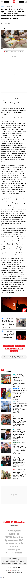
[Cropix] (14, 546)
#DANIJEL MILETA (18, 348)
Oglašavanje (5, 563)
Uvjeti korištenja (13, 558)
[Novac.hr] (19, 543)
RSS (20, 563)
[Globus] (8, 537)
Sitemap (24, 563)
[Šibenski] (18, 552)
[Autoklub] (9, 543)
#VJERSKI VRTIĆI (20, 345)
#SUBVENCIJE (14, 351)
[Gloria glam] (6, 540)
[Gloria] (21, 537)
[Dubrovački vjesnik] (14, 549)
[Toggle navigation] (2, 2)
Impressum (15, 561)
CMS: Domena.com (18, 572)
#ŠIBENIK (8, 348)
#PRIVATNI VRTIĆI (8, 345)
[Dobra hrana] (13, 540)
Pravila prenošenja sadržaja (13, 560)
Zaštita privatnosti (7, 561)
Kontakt (22, 561)
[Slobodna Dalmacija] (14, 1)
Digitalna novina (13, 563)
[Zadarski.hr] (10, 552)
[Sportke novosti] (18, 533)
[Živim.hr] (15, 537)
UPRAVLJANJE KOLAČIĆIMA (14, 567)
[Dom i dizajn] (21, 540)
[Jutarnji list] (14, 530)
